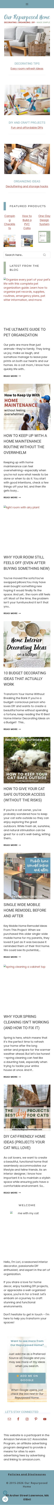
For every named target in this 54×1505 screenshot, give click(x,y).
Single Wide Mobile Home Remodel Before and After (25, 910)
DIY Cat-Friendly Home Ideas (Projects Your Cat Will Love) (24, 1142)
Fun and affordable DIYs (27, 127)
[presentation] (27, 301)
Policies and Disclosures (27, 1474)
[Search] (44, 255)
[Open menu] (27, 4)
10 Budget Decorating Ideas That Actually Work (25, 679)
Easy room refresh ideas (27, 68)
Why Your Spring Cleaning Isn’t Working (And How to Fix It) (26, 1022)
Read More (11, 376)
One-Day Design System (44, 220)
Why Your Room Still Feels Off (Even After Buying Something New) (27, 563)
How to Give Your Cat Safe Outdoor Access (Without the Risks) (24, 794)
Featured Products (28, 206)
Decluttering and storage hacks (27, 186)
